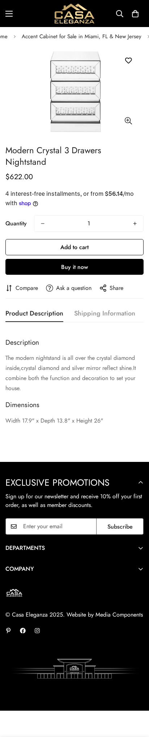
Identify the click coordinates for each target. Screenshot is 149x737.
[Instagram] (37, 631)
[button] (135, 13)
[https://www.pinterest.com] (8, 631)
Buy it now (74, 267)
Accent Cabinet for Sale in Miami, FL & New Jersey (81, 36)
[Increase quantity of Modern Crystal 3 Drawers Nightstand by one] (135, 223)
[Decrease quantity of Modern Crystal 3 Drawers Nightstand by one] (42, 223)
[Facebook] (23, 631)
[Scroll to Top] (136, 699)
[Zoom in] (128, 121)
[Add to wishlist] (128, 61)
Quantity (16, 223)
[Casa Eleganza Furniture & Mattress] (74, 13)
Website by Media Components (105, 614)
